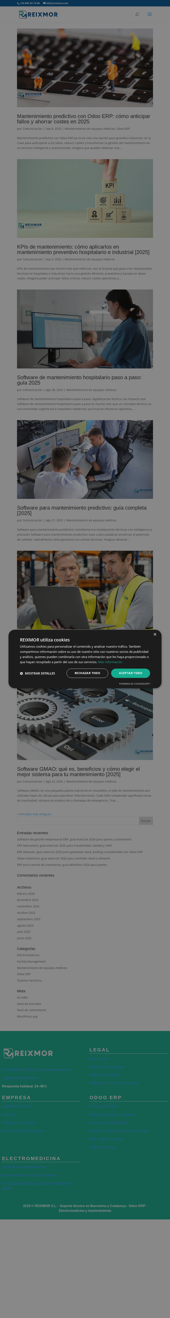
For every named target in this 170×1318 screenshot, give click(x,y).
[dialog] (85, 659)
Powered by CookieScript (134, 683)
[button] (37, 673)
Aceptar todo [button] (130, 673)
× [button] (154, 634)
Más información (110, 662)
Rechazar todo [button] (87, 673)
